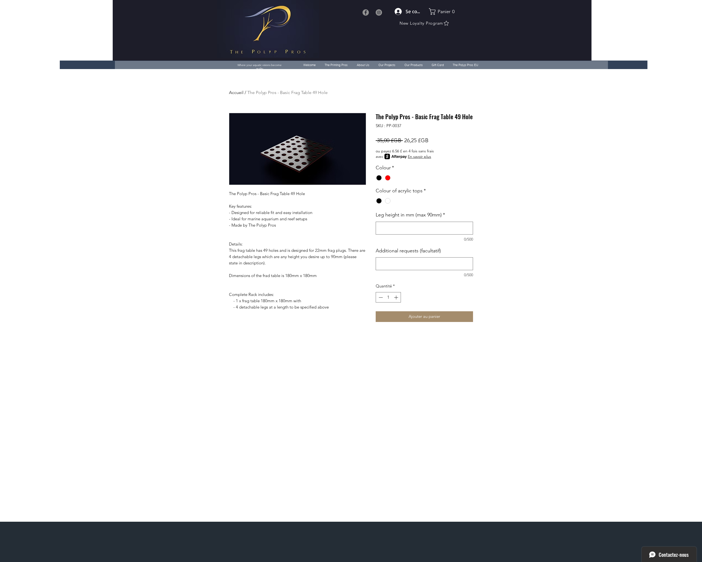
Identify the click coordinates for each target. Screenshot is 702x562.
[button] (442, 11)
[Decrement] (380, 297)
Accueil (236, 92)
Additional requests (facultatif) (408, 251)
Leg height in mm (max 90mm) (410, 215)
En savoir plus (419, 156)
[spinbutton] (388, 297)
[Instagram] (379, 12)
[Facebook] (366, 12)
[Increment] (396, 297)
